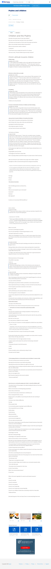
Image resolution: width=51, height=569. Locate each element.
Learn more (35, 5)
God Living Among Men (37, 533)
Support (47, 564)
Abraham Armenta (35, 535)
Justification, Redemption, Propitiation (29, 533)
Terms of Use (40, 564)
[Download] (18, 521)
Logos (9, 564)
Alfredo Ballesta (24, 535)
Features (21, 564)
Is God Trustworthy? (13, 533)
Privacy (32, 564)
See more (40, 512)
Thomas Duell (15, 15)
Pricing (26, 564)
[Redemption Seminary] (25, 546)
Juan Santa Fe (12, 535)
